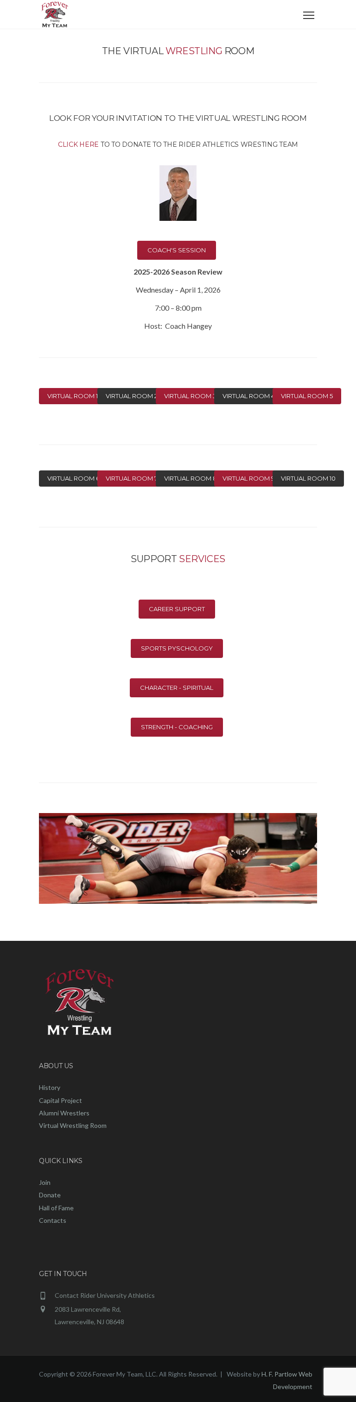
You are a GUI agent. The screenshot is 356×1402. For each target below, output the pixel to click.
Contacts (52, 1220)
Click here (78, 144)
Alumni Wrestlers (64, 1113)
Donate (50, 1195)
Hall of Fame (56, 1208)
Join (45, 1182)
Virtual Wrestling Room (73, 1125)
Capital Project (60, 1100)
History (49, 1087)
